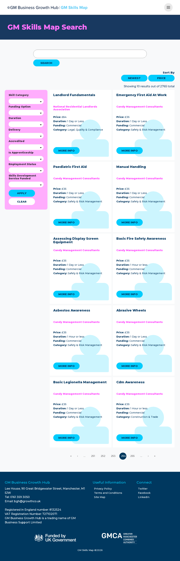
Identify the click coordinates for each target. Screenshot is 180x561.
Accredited (16, 141)
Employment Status (22, 164)
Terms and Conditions (108, 492)
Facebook (144, 492)
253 (113, 456)
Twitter (142, 488)
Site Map (99, 497)
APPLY (22, 193)
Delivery (14, 129)
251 (93, 456)
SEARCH (46, 63)
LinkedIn (143, 497)
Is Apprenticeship (21, 152)
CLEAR (22, 201)
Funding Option (20, 106)
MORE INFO (66, 150)
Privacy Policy (103, 488)
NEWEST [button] (134, 78)
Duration (15, 118)
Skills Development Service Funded (22, 177)
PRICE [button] (161, 78)
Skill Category (19, 95)
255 (132, 456)
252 (103, 456)
